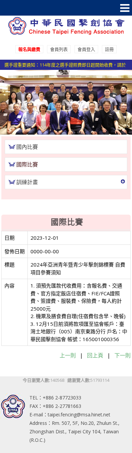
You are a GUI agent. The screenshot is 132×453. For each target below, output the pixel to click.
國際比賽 (27, 164)
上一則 (68, 355)
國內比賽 (27, 147)
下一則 (122, 355)
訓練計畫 (27, 182)
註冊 (109, 49)
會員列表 (59, 49)
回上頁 (95, 355)
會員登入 (86, 49)
